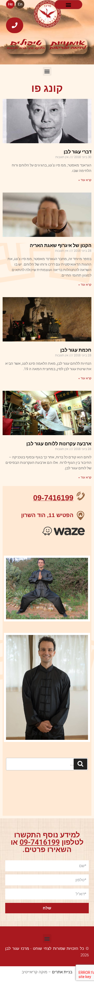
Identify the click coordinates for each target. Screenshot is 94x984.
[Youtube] (67, 790)
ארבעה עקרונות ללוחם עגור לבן (58, 443)
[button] (68, 4)
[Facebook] (81, 790)
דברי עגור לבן (77, 151)
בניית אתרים (62, 972)
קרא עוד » (84, 180)
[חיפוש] (80, 764)
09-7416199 (40, 842)
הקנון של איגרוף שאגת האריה (60, 245)
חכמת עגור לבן (75, 350)
